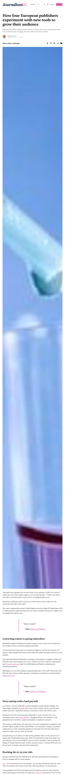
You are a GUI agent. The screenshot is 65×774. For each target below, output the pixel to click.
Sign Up (59, 4)
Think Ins (38, 773)
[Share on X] (51, 43)
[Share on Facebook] (47, 43)
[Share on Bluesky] (61, 43)
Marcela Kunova (12, 36)
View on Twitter (37, 629)
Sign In (52, 4)
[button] (38, 4)
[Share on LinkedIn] (54, 43)
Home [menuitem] (33, 4)
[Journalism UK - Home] (15, 4)
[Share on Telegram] (58, 43)
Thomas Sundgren (12, 664)
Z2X (4, 763)
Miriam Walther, (24, 717)
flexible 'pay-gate (9, 676)
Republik (22, 708)
